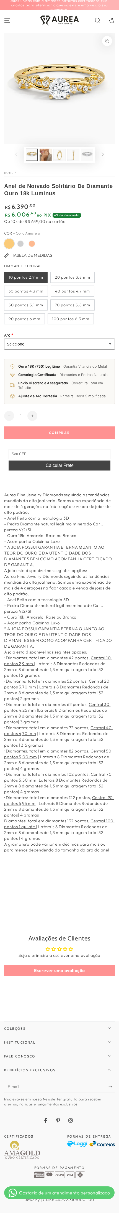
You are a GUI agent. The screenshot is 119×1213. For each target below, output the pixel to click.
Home (9, 173)
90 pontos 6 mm (24, 318)
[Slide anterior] (16, 155)
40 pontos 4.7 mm (72, 291)
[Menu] (7, 20)
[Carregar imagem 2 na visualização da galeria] (46, 155)
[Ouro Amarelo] (9, 244)
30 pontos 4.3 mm (26, 291)
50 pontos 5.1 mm (26, 304)
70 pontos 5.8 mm (72, 304)
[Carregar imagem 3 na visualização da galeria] (59, 155)
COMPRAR (59, 433)
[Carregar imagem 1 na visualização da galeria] (32, 155)
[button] (97, 20)
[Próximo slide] (103, 155)
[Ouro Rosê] (32, 244)
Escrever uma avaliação (59, 970)
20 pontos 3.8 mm (72, 277)
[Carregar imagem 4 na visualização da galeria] (73, 155)
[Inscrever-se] (111, 1087)
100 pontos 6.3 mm (70, 318)
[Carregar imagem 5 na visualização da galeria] (87, 155)
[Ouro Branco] (20, 244)
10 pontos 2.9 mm (26, 277)
